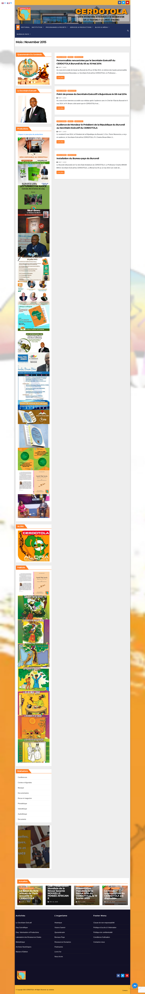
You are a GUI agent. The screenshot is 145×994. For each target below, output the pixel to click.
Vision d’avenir (60, 927)
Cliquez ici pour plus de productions (30, 134)
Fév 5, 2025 (82, 902)
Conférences (22, 777)
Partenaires (59, 947)
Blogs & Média (101, 27)
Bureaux (70, 57)
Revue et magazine (25, 798)
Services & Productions (81, 27)
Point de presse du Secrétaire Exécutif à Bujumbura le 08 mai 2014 (92, 94)
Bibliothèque (20, 942)
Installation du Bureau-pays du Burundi (78, 158)
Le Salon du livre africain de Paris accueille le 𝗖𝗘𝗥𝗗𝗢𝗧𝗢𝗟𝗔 (28, 894)
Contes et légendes (25, 782)
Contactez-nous (99, 942)
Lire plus (61, 77)
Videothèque (22, 809)
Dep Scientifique (22, 927)
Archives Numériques (23, 947)
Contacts (125, 990)
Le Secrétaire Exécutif (24, 923)
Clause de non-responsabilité (104, 923)
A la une (107, 888)
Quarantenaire (60, 932)
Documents (22, 819)
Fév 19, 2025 (54, 902)
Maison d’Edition (22, 952)
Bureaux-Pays (23, 34)
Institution (37, 27)
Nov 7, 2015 (62, 67)
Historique (58, 923)
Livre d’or (58, 952)
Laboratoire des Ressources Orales (28, 937)
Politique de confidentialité (103, 932)
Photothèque (22, 803)
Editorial (25, 27)
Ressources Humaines (63, 942)
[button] (128, 31)
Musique (21, 788)
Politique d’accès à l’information (104, 927)
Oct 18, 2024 (110, 902)
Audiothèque (22, 814)
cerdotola (51, 989)
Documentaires (23, 793)
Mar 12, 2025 (25, 902)
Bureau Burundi (61, 57)
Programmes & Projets (56, 27)
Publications (115, 888)
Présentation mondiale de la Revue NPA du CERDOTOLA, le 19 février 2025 (86, 893)
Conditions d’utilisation (101, 937)
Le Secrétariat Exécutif (26, 888)
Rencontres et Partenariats (85, 885)
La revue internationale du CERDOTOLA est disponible (114, 894)
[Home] (18, 27)
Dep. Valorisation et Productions (27, 932)
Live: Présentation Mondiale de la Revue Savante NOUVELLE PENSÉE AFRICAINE (58, 892)
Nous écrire (59, 956)
